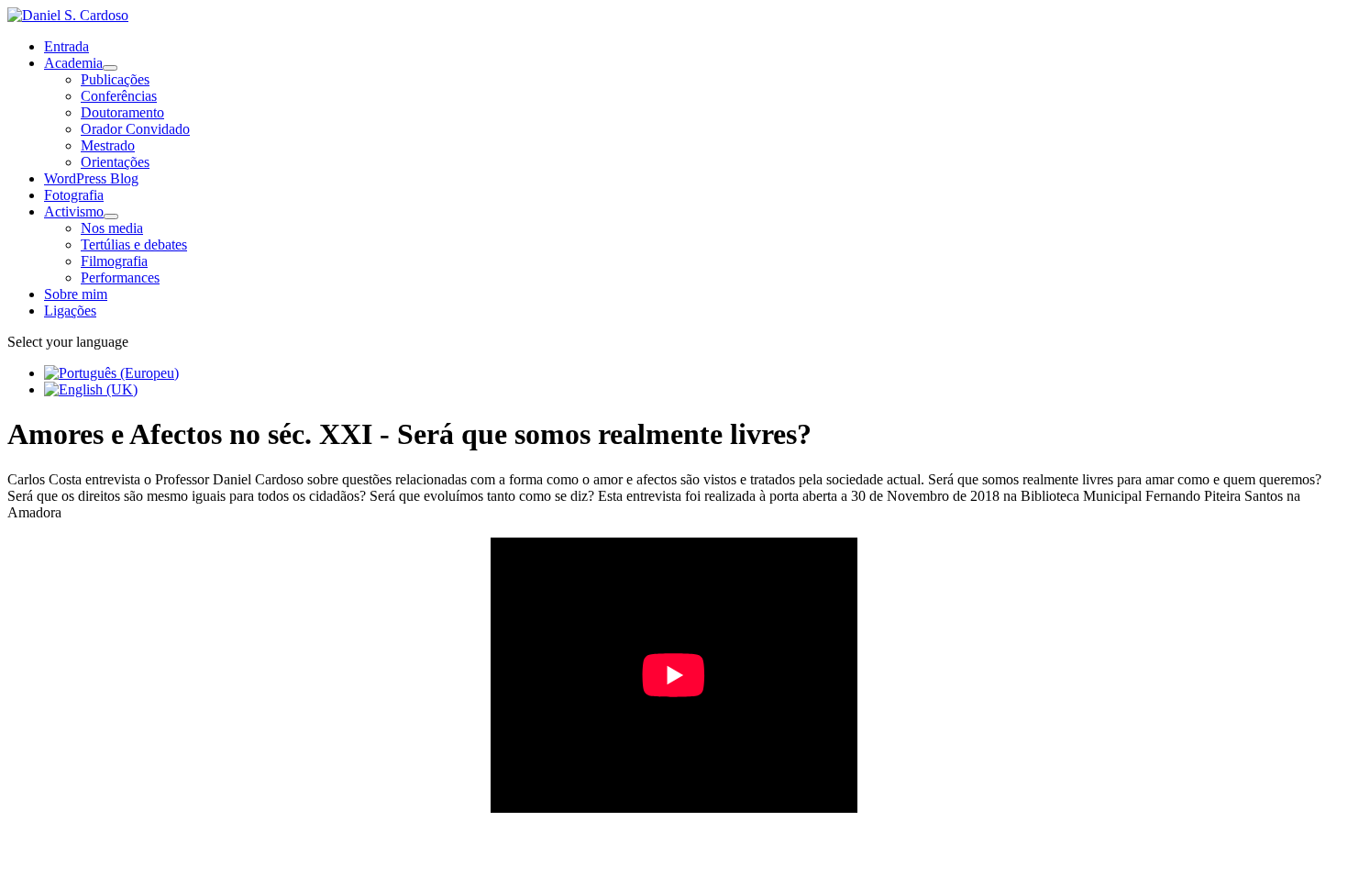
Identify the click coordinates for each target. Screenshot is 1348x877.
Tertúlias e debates (134, 244)
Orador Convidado (135, 129)
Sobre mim (75, 294)
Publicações (115, 79)
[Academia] (110, 68)
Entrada (66, 46)
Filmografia (114, 261)
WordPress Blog (91, 178)
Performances (120, 277)
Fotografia (74, 195)
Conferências (119, 96)
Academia (73, 63)
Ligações (70, 310)
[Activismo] (111, 216)
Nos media (112, 228)
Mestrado (108, 145)
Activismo (74, 211)
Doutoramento (122, 112)
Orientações (115, 162)
